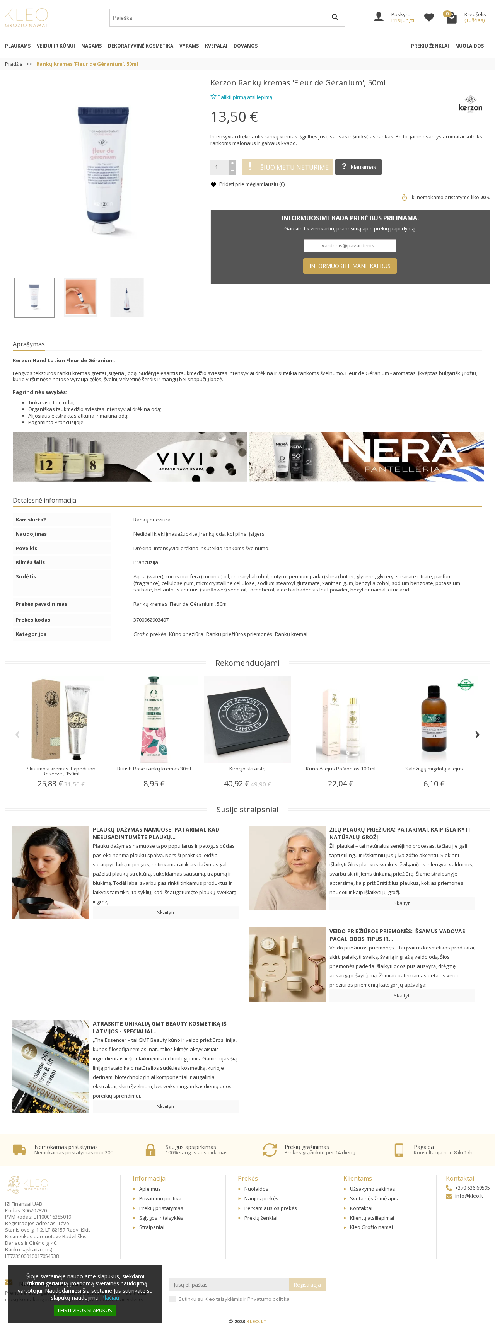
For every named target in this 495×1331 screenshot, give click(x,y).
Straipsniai (151, 1227)
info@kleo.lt (469, 1195)
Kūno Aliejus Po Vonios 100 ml (341, 768)
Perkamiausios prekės (270, 1208)
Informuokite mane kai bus (350, 265)
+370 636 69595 (472, 1187)
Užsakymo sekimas (372, 1188)
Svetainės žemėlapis (374, 1198)
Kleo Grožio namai (371, 1227)
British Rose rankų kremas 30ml (154, 768)
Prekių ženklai (430, 46)
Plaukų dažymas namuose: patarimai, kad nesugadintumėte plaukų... (156, 833)
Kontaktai (361, 1208)
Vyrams (189, 46)
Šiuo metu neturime (294, 167)
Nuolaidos (469, 46)
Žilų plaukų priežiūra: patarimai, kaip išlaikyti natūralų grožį (399, 833)
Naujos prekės (261, 1198)
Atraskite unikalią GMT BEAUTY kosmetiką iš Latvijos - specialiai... (160, 1027)
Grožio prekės (150, 634)
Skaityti (165, 912)
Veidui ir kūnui (56, 46)
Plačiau (110, 1297)
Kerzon (223, 82)
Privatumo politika (160, 1198)
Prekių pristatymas (161, 1208)
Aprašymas (29, 344)
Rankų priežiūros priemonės (239, 634)
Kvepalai (216, 46)
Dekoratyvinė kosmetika (140, 46)
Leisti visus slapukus (85, 1310)
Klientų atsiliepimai (372, 1217)
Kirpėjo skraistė (247, 768)
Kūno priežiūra (187, 634)
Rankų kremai (291, 634)
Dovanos (246, 46)
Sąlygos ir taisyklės (161, 1217)
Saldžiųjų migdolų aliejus (434, 768)
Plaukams (18, 46)
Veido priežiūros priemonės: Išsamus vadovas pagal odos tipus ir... (397, 934)
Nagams (91, 46)
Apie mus (150, 1188)
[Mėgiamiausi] (429, 18)
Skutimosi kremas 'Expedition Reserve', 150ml (61, 771)
